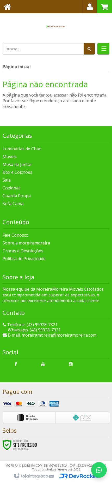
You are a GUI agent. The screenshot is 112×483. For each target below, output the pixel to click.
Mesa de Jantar (17, 164)
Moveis (10, 156)
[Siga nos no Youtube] (43, 364)
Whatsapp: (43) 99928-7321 (34, 330)
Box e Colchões (17, 172)
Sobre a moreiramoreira (26, 243)
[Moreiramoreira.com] (56, 27)
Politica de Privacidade (24, 258)
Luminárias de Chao (22, 149)
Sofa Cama (13, 203)
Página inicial (17, 66)
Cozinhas (12, 188)
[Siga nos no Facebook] (16, 364)
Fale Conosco (15, 235)
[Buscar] (89, 49)
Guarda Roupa (17, 196)
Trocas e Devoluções (23, 251)
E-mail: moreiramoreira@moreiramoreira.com (52, 335)
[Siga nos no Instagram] (71, 364)
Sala (7, 180)
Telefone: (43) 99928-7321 (32, 324)
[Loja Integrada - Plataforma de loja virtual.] (33, 476)
